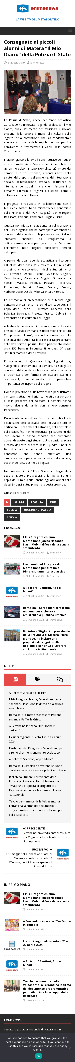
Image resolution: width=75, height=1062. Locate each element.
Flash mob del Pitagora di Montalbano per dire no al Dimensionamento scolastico (44, 567)
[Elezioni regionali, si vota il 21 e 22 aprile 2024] (12, 949)
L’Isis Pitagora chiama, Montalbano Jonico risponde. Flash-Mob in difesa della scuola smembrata (46, 542)
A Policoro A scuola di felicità (27, 693)
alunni (19, 502)
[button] (69, 30)
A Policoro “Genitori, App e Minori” (42, 589)
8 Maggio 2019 (16, 62)
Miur (53, 502)
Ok (38, 1056)
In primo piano (17, 884)
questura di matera (37, 510)
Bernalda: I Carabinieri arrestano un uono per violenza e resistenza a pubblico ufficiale (46, 611)
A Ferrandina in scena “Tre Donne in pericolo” (47, 923)
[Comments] (60, 679)
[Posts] (15, 679)
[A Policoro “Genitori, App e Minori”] (12, 596)
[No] (70, 1047)
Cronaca (12, 528)
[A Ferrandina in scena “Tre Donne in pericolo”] (12, 929)
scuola (12, 517)
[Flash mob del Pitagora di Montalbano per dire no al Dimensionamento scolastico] (12, 572)
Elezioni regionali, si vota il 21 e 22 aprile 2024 (45, 943)
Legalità (37, 502)
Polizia (12, 510)
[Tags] (37, 679)
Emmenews (37, 62)
